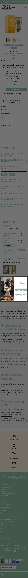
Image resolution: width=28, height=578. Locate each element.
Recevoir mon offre (20, 290)
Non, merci (21, 292)
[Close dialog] (26, 278)
